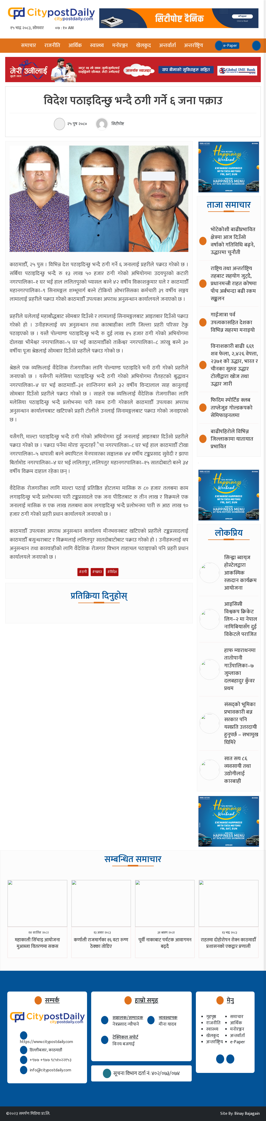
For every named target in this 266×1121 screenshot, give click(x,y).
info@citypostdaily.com (50, 1070)
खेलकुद (143, 45)
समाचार (28, 45)
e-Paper (237, 1042)
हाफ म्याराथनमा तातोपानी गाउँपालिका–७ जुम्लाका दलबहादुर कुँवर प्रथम (240, 669)
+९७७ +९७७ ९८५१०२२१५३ (50, 1060)
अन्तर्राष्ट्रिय (193, 45)
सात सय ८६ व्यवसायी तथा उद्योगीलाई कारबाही (237, 770)
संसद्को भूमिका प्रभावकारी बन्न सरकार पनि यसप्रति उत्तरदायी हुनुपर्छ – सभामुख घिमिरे (241, 723)
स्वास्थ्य (97, 45)
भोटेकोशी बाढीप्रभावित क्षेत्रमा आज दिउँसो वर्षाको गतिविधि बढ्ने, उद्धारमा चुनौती (233, 241)
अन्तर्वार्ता (167, 45)
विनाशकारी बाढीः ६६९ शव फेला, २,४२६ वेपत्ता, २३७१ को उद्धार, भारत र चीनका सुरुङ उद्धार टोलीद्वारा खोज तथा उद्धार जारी (234, 365)
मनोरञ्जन (120, 45)
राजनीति (52, 45)
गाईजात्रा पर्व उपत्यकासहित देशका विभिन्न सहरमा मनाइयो (233, 322)
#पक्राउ (97, 572)
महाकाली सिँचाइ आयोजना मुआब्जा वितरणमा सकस (37, 943)
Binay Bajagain (247, 1113)
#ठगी (83, 572)
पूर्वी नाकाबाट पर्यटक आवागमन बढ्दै (164, 943)
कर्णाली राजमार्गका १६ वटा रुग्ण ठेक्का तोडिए (101, 943)
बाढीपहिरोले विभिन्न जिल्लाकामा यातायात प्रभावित (232, 439)
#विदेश (112, 572)
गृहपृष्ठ (211, 1016)
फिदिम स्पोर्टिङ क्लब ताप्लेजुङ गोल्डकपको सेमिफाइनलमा (231, 407)
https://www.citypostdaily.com (46, 1041)
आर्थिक (75, 45)
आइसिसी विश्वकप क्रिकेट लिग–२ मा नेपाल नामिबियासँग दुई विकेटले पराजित (240, 619)
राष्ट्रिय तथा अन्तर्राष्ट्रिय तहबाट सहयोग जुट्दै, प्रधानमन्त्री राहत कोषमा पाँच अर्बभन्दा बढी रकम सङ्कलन (234, 283)
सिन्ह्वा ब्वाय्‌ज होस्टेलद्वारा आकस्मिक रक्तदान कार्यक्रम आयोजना (240, 572)
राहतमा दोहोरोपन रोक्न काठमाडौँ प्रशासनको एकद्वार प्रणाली (228, 943)
